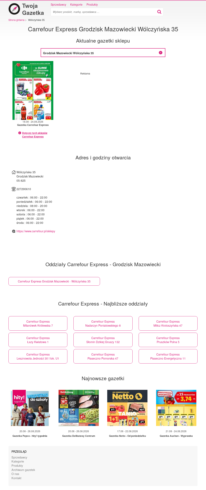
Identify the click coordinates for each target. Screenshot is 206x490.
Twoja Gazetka (33, 9)
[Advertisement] (114, 103)
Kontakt (16, 478)
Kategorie (76, 4)
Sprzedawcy (58, 4)
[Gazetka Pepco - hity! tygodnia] (30, 408)
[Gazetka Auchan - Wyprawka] (176, 408)
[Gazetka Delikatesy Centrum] (79, 408)
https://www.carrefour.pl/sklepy (35, 231)
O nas (15, 474)
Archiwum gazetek (23, 470)
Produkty (92, 4)
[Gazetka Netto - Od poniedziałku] (127, 408)
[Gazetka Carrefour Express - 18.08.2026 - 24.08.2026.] (32, 90)
